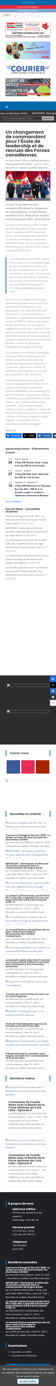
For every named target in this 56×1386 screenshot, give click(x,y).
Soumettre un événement (23, 1355)
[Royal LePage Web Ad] (28, 36)
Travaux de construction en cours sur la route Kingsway (27, 995)
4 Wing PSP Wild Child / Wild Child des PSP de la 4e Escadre (31, 476)
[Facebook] (53, 679)
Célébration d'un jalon (19, 1124)
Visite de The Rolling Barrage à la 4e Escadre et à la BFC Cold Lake (26, 1024)
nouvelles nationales (37, 167)
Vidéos (38, 1127)
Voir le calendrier (13, 501)
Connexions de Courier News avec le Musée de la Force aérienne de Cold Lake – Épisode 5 (26, 1159)
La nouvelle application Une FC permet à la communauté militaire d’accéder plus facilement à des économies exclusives (27, 571)
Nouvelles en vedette (16, 167)
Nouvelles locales (36, 878)
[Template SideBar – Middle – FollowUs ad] (28, 712)
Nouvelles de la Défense (21, 842)
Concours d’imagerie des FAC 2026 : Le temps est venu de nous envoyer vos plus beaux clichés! (26, 520)
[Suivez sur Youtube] (42, 767)
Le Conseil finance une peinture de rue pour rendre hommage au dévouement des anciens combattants (27, 559)
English (7, 14)
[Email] (53, 697)
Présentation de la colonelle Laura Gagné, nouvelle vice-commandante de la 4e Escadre (27, 1055)
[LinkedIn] (53, 691)
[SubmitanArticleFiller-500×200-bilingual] (28, 95)
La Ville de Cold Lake (19, 938)
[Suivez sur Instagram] (28, 767)
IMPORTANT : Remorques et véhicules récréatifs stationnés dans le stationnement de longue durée (27, 532)
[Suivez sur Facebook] (13, 767)
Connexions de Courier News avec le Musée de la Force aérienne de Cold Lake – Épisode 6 (26, 1106)
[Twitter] (53, 685)
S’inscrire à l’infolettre (28, 6)
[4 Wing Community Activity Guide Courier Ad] (28, 58)
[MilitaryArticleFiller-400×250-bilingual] (28, 686)
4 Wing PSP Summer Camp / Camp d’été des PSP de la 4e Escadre (31, 464)
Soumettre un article (28, 10)
